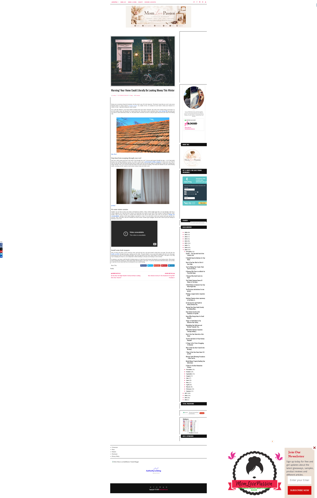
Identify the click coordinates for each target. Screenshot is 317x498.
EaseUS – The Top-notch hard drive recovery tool (195, 254)
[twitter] (194, 2)
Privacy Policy (115, 456)
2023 (186, 239)
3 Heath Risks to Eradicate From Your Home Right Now (195, 285)
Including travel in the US (192, 191)
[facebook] (197, 2)
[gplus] (157, 487)
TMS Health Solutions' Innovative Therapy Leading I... (194, 330)
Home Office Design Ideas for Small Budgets (195, 317)
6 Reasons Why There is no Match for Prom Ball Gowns (195, 272)
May (187, 382)
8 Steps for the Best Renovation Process (194, 366)
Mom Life (123, 2)
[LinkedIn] (1, 254)
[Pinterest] (1, 251)
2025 (186, 234)
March (188, 387)
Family (131, 95)
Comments (137, 95)
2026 (186, 232)
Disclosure (114, 454)
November (189, 369)
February (189, 389)
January (188, 391)
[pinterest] (202, 2)
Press (113, 449)
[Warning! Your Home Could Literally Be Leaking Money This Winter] (143, 61)
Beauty (140, 2)
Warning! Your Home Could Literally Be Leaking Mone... (195, 308)
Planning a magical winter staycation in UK (195, 294)
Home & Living (132, 2)
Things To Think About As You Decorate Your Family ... (193, 321)
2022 (186, 241)
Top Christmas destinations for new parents (195, 290)
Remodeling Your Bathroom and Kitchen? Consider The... (194, 326)
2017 (186, 393)
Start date (186, 196)
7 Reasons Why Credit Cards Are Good (194, 277)
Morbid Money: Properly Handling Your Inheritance (195, 362)
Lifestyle (114, 2)
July (187, 378)
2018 (186, 249)
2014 (186, 399)
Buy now (203, 203)
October (188, 371)
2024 (186, 236)
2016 (186, 395)
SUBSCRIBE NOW (299, 490)
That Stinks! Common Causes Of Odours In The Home (194, 281)
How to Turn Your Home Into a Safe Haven (195, 335)
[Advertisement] (194, 57)
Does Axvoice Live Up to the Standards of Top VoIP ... (193, 312)
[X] (1, 249)
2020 (186, 245)
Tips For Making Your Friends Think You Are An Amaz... (195, 268)
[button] (300, 454)
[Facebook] (1, 244)
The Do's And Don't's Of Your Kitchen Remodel (195, 339)
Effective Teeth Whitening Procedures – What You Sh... (195, 357)
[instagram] (200, 2)
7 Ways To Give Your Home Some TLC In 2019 (195, 353)
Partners (114, 451)
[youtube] (205, 2)
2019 (186, 247)
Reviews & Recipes (150, 2)
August (188, 376)
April (187, 384)
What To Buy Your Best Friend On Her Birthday (195, 348)
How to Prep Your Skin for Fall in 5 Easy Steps (194, 263)
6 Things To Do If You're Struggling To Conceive (195, 344)
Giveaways (115, 447)
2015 (186, 397)
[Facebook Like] (1, 246)
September (189, 374)
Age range (186, 187)
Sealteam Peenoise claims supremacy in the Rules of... (195, 299)
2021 (186, 243)
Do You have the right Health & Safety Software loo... (194, 303)
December (189, 251)
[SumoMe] (1, 256)
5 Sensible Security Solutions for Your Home (195, 259)
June (187, 380)
